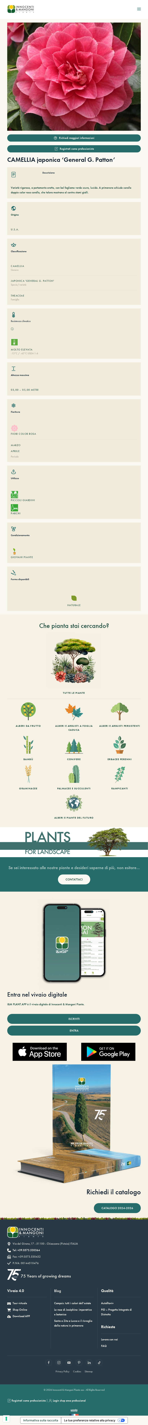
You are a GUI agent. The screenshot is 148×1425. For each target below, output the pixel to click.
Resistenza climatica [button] (21, 321)
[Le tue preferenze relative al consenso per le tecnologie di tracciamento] (6, 1418)
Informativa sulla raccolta (40, 1420)
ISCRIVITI (74, 1019)
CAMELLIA (17, 266)
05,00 (26, 389)
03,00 (15, 389)
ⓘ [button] (12, 329)
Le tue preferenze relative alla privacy (89, 1420)
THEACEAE (17, 295)
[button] (139, 9)
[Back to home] (20, 9)
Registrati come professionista (77, 149)
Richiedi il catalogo (113, 1191)
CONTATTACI (74, 879)
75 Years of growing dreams (46, 1276)
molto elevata (22, 349)
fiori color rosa (23, 433)
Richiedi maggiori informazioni (76, 138)
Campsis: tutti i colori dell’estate (72, 1303)
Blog (57, 1290)
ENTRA (74, 1030)
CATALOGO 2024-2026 (117, 1208)
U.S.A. (15, 229)
